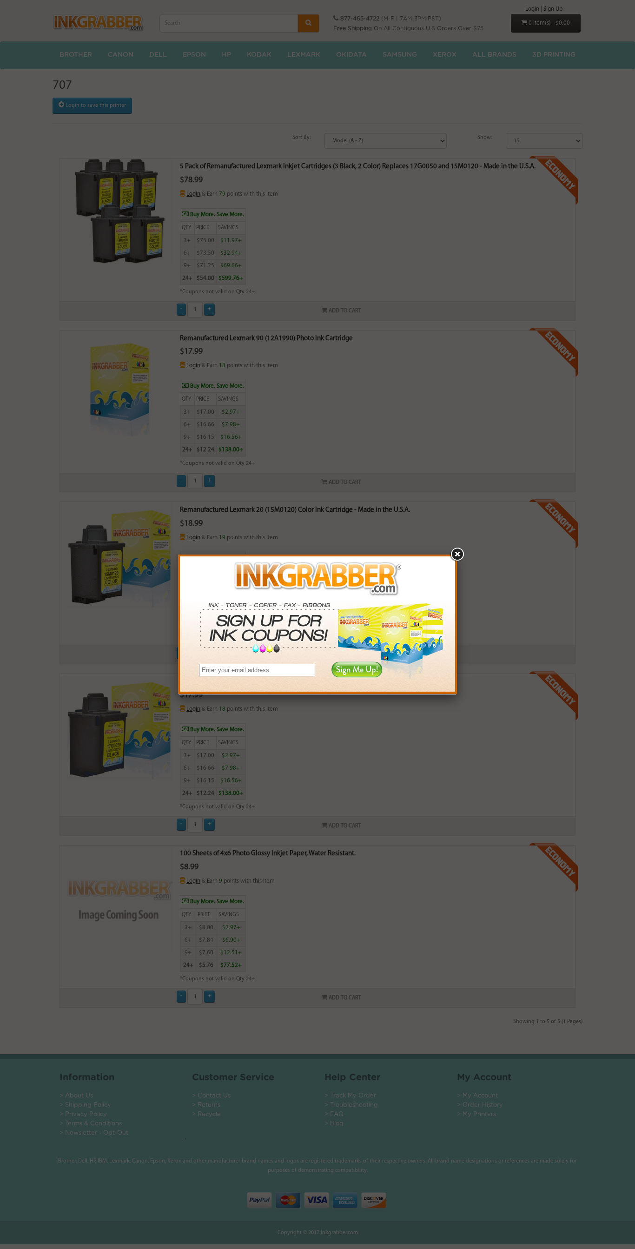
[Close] (457, 554)
